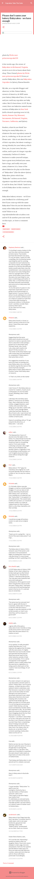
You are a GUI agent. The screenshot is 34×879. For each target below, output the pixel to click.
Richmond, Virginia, (19, 118)
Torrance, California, (10, 121)
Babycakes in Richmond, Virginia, (15, 67)
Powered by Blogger (18, 872)
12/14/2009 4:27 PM (16, 831)
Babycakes (6, 229)
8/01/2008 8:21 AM (15, 561)
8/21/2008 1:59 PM (15, 672)
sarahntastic (13, 814)
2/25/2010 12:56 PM (16, 858)
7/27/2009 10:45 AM (16, 765)
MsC (10, 465)
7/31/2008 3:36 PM (15, 478)
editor (11, 432)
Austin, (5, 115)
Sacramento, (7, 118)
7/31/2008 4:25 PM (15, 511)
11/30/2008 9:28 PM (16, 735)
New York (24, 109)
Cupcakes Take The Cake (14, 3)
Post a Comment (8, 863)
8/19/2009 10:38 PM (16, 778)
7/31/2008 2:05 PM (15, 426)
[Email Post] (3, 227)
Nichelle (11, 483)
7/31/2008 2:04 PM (15, 379)
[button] (3, 27)
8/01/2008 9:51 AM (15, 594)
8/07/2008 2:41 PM (15, 636)
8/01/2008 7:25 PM (15, 617)
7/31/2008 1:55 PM (15, 329)
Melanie (11, 318)
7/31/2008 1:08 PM (15, 312)
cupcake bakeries (8, 232)
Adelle (11, 623)
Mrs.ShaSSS (12, 566)
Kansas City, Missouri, (16, 115)
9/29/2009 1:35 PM (15, 809)
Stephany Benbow (14, 247)
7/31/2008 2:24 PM (15, 459)
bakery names (16, 229)
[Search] (31, 3)
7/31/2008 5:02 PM (15, 540)
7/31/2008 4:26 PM (15, 525)
